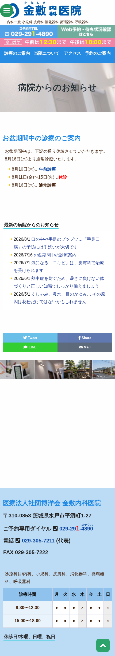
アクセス (72, 53)
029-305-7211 (38, 541)
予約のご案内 (98, 53)
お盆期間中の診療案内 (55, 255)
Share (85, 338)
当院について (47, 53)
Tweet (32, 338)
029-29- (76, 529)
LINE (32, 347)
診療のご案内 (17, 53)
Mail (87, 347)
